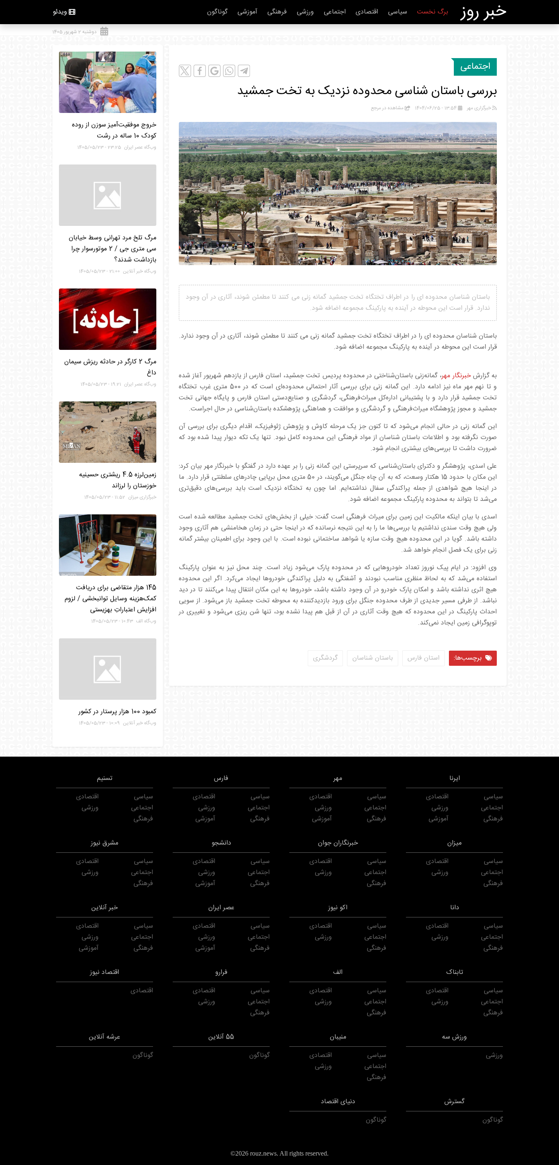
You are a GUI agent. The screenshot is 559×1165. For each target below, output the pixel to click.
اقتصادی (367, 12)
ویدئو (60, 12)
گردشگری (325, 658)
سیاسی (397, 12)
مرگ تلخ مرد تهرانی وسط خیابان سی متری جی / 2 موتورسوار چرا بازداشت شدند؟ (112, 249)
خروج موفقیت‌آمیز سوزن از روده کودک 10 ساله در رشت (114, 130)
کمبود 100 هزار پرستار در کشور (117, 711)
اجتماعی (335, 12)
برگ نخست (432, 12)
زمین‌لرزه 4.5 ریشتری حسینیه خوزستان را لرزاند (117, 480)
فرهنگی (277, 12)
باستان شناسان (372, 658)
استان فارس (424, 658)
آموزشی (247, 12)
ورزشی (305, 12)
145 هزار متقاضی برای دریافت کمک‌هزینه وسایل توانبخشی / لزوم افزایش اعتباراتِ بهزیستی (110, 598)
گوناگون (217, 12)
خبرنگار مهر (456, 375)
